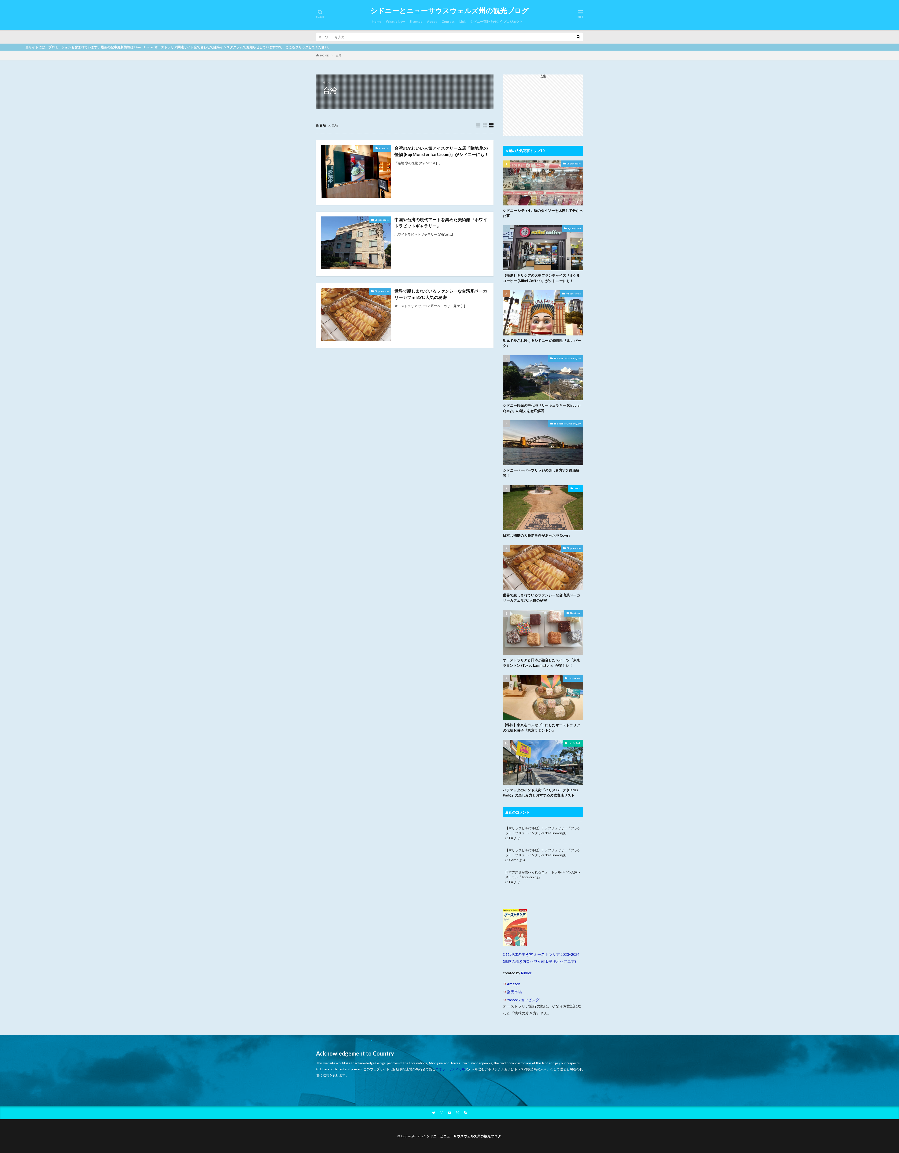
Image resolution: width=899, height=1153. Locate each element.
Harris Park (574, 743)
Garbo (513, 860)
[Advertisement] (543, 107)
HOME (324, 55)
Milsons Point (573, 293)
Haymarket (574, 678)
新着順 (321, 125)
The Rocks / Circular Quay (567, 358)
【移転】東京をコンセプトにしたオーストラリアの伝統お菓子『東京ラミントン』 (541, 727)
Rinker (526, 973)
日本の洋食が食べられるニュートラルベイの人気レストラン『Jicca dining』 (543, 874)
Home (376, 21)
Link (462, 21)
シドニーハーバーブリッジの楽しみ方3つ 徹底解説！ (541, 473)
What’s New (395, 21)
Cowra (577, 488)
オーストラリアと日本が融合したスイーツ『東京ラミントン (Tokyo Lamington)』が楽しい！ (541, 662)
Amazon (513, 984)
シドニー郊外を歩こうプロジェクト (496, 21)
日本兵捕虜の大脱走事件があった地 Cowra (536, 535)
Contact (448, 21)
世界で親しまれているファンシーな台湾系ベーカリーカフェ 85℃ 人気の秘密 (440, 294)
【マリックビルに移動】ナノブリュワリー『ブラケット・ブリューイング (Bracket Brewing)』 (543, 830)
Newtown (575, 613)
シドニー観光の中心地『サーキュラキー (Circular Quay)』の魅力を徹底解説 (542, 408)
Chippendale (382, 219)
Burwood (384, 148)
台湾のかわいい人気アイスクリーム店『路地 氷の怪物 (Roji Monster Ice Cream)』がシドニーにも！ (441, 151)
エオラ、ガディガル (450, 1069)
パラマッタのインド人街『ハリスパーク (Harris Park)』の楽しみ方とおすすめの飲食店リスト (540, 792)
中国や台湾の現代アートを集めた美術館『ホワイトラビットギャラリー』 (440, 222)
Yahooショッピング (523, 999)
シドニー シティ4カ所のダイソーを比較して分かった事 (543, 213)
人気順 (333, 125)
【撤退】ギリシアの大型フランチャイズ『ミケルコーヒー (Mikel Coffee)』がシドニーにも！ (541, 278)
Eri (511, 838)
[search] (578, 37)
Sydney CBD (574, 228)
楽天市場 (514, 991)
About (432, 21)
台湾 (338, 55)
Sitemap (415, 21)
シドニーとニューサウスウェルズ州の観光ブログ (449, 10)
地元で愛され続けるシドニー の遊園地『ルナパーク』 (542, 343)
